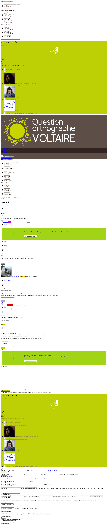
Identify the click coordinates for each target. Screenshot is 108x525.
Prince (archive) (8, 14)
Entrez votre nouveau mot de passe (9, 484)
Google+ (53, 490)
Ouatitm (2, 331)
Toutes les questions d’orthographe (12, 4)
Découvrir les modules (30, 361)
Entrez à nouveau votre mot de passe (69, 474)
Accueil (2, 198)
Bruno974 (6, 36)
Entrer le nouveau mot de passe (31, 496)
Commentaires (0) (8, 225)
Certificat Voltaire (47, 392)
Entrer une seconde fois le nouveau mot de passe (64, 496)
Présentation (6, 148)
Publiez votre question (6, 511)
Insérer (2, 523)
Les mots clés (7, 8)
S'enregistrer (10, 471)
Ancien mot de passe (5, 496)
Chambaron (7, 17)
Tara (5, 15)
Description (3, 493)
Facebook (16, 490)
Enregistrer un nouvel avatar (7, 487)
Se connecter (10, 476)
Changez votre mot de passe (20, 487)
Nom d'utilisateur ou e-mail (7, 470)
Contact (5, 151)
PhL (5, 19)
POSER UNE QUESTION (6, 1)
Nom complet (4, 488)
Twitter (35, 490)
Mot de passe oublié (52, 470)
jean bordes (7, 21)
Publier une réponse (5, 390)
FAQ (5, 150)
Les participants (7, 6)
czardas (6, 18)
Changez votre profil (32, 487)
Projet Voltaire (36, 392)
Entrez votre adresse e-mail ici (7, 481)
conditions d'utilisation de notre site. (37, 478)
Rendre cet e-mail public (93, 490)
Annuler (2, 265)
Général (28, 222)
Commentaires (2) (8, 309)
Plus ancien (6, 246)
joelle (5, 13)
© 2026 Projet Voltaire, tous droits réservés (10, 39)
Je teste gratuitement (30, 236)
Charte (5, 152)
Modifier (3, 263)
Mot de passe (30, 470)
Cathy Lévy (7, 22)
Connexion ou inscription (6, 158)
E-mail (24, 474)
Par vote (5, 245)
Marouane (3, 315)
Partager (5, 224)
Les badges (6, 5)
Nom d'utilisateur (5, 474)
